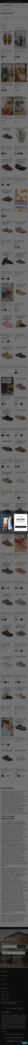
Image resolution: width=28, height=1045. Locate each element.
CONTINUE (20, 526)
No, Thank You (21, 528)
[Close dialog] (26, 514)
